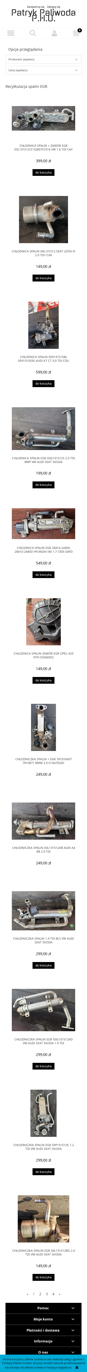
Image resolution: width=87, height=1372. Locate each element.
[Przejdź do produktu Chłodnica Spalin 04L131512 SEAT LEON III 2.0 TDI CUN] (43, 219)
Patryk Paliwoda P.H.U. (43, 16)
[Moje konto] (54, 33)
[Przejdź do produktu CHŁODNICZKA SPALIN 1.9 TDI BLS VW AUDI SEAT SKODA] (43, 910)
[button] (11, 33)
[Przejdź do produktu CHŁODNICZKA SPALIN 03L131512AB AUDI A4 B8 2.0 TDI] (43, 821)
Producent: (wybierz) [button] (21, 59)
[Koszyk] (76, 33)
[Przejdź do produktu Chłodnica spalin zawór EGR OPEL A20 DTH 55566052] (43, 621)
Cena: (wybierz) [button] (17, 70)
